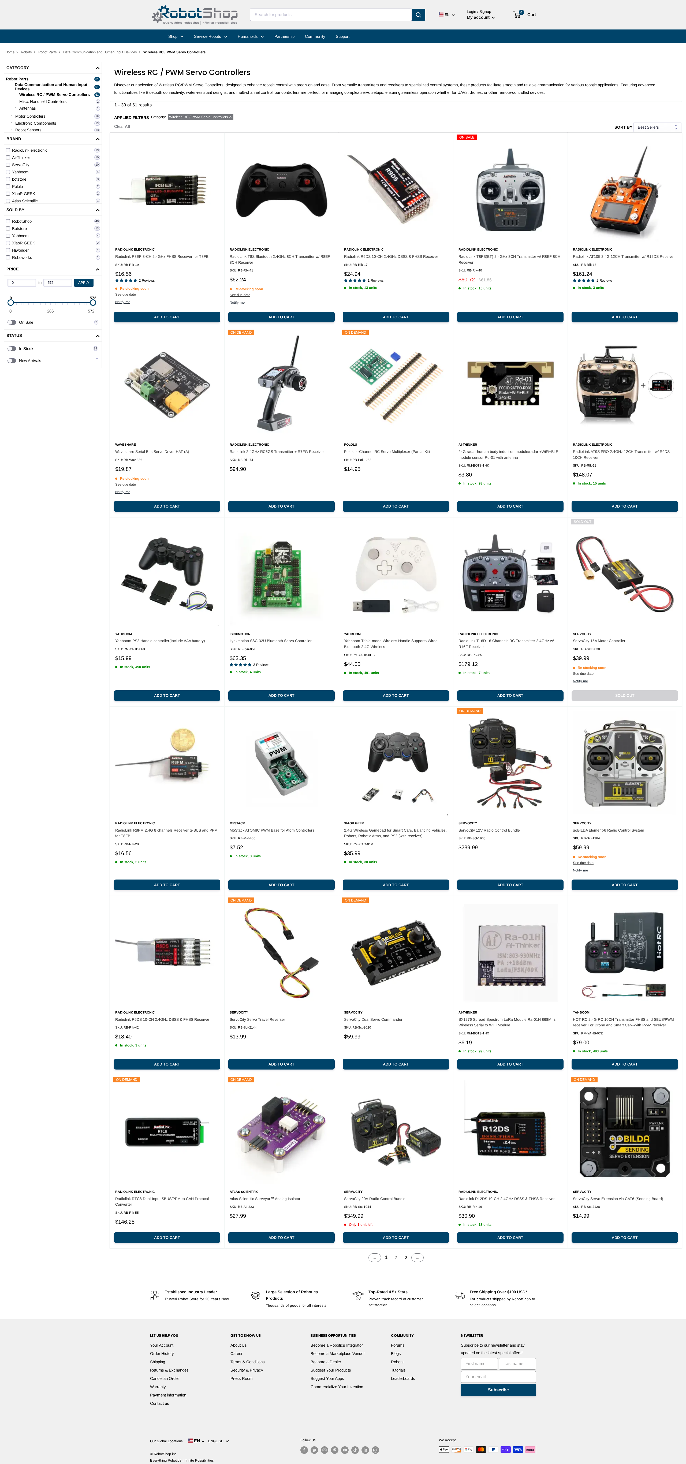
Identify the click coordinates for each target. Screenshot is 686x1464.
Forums (398, 1345)
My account (479, 17)
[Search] (418, 15)
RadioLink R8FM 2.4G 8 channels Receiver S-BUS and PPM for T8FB (166, 833)
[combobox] (331, 15)
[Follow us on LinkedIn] (365, 1450)
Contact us (159, 1403)
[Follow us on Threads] (375, 1450)
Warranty (158, 1386)
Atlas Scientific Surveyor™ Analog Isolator (265, 1199)
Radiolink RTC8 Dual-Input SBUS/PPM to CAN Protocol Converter (162, 1202)
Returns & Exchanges (169, 1370)
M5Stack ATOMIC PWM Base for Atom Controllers (272, 830)
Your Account (161, 1345)
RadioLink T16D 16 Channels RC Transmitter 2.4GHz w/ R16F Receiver (506, 644)
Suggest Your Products (331, 1370)
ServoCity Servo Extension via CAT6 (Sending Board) (618, 1199)
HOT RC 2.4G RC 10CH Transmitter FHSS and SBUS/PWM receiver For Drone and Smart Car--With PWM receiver (623, 1022)
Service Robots (208, 36)
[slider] (11, 302)
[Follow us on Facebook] (304, 1450)
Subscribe (498, 1390)
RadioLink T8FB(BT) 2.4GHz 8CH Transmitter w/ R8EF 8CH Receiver (509, 259)
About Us (238, 1345)
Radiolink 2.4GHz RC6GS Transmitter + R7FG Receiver (277, 451)
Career (236, 1353)
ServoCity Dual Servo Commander (373, 1019)
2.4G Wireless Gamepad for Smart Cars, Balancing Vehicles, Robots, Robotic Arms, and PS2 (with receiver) (395, 833)
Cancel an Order (164, 1378)
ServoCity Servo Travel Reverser (257, 1019)
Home (9, 52)
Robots (26, 52)
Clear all (122, 126)
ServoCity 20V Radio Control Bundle (374, 1199)
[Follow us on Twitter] (314, 1450)
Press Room (241, 1378)
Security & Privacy (246, 1370)
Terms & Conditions (247, 1361)
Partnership (284, 36)
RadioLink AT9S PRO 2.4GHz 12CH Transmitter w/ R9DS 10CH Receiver (621, 454)
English (217, 1441)
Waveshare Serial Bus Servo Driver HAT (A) (152, 451)
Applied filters (131, 117)
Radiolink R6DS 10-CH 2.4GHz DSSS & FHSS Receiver (162, 1019)
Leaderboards (403, 1378)
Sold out (625, 695)
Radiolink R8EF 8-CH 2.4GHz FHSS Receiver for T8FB (161, 256)
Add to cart (167, 317)
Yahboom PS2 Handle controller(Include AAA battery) (160, 641)
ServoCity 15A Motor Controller (599, 641)
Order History (162, 1353)
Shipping (157, 1361)
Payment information (168, 1395)
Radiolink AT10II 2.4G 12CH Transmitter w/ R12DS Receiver (624, 256)
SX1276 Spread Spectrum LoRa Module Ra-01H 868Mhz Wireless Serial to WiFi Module (506, 1022)
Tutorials (398, 1370)
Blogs (396, 1353)
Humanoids (248, 36)
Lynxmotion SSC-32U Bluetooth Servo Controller (271, 641)
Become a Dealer (326, 1361)
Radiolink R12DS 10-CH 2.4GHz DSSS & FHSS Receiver (506, 1199)
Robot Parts (47, 52)
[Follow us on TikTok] (355, 1450)
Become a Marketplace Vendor (338, 1353)
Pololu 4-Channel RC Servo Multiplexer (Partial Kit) (387, 451)
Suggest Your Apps (327, 1378)
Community (315, 36)
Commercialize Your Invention (337, 1386)
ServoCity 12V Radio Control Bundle (489, 830)
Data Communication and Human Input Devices (100, 52)
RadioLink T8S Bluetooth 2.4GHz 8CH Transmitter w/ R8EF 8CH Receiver (280, 259)
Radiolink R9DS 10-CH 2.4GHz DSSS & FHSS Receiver (391, 256)
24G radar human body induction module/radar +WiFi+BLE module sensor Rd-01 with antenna (508, 454)
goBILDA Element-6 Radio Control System (608, 830)
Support (342, 36)
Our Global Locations (166, 1441)
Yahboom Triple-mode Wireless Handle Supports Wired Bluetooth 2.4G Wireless (391, 644)
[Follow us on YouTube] (345, 1450)
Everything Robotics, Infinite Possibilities (182, 1460)
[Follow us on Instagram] (324, 1450)
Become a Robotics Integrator (337, 1345)
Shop (173, 36)
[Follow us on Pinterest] (334, 1450)
